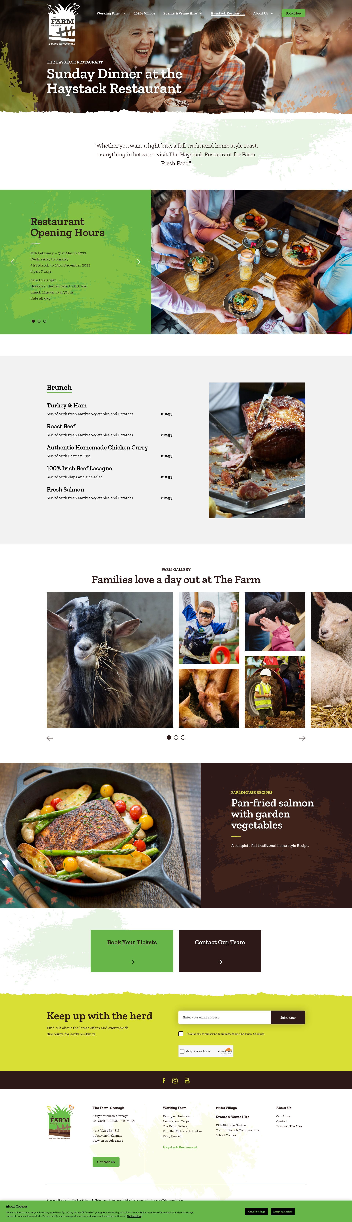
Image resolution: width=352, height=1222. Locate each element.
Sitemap (101, 1200)
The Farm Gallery (175, 1126)
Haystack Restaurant (228, 13)
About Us (260, 13)
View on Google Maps (108, 1140)
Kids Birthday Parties (231, 1125)
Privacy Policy (57, 1200)
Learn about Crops (176, 1121)
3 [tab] (44, 321)
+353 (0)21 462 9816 (106, 1131)
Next (137, 262)
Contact (282, 1121)
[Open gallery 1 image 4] (275, 621)
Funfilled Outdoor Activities (182, 1131)
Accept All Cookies (282, 1211)
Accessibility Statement (129, 1200)
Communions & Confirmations (238, 1130)
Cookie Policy (81, 1200)
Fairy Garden (172, 1136)
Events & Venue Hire (180, 13)
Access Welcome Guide (167, 1200)
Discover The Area (289, 1126)
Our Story (283, 1116)
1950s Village (144, 13)
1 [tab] (33, 321)
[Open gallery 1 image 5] (275, 692)
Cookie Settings (256, 1211)
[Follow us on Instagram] (175, 1081)
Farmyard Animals (176, 1116)
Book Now (294, 13)
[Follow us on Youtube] (187, 1081)
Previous (14, 262)
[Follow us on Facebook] (164, 1080)
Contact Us (106, 1162)
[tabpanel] (78, 263)
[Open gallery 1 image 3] (209, 698)
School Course (226, 1135)
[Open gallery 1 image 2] (209, 628)
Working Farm (108, 13)
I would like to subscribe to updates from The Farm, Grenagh (225, 1034)
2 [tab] (39, 321)
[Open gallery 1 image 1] (110, 660)
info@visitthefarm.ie (107, 1136)
